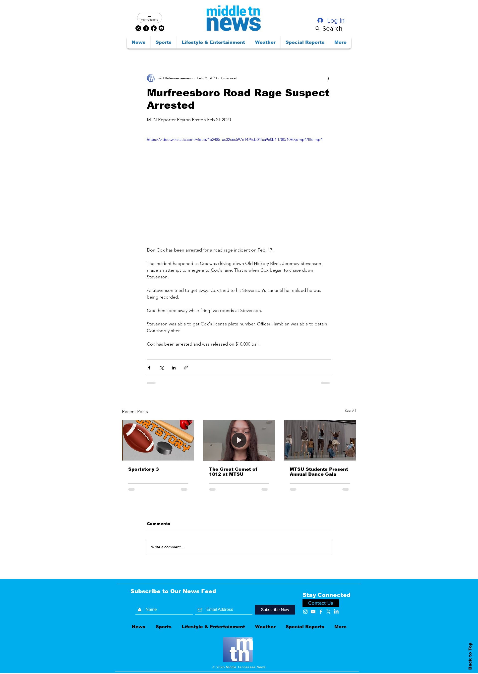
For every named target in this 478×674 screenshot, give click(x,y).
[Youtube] (161, 28)
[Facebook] (154, 28)
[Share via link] (185, 367)
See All (350, 411)
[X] (146, 28)
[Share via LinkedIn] (173, 367)
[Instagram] (138, 28)
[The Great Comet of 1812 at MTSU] (239, 440)
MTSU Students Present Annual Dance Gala (319, 472)
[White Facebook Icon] (321, 576)
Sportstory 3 (143, 469)
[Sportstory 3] (158, 440)
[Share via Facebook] (149, 367)
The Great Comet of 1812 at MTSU (233, 472)
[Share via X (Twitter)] (161, 367)
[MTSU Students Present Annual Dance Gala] (320, 440)
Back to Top (470, 656)
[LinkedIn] (336, 576)
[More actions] (328, 78)
